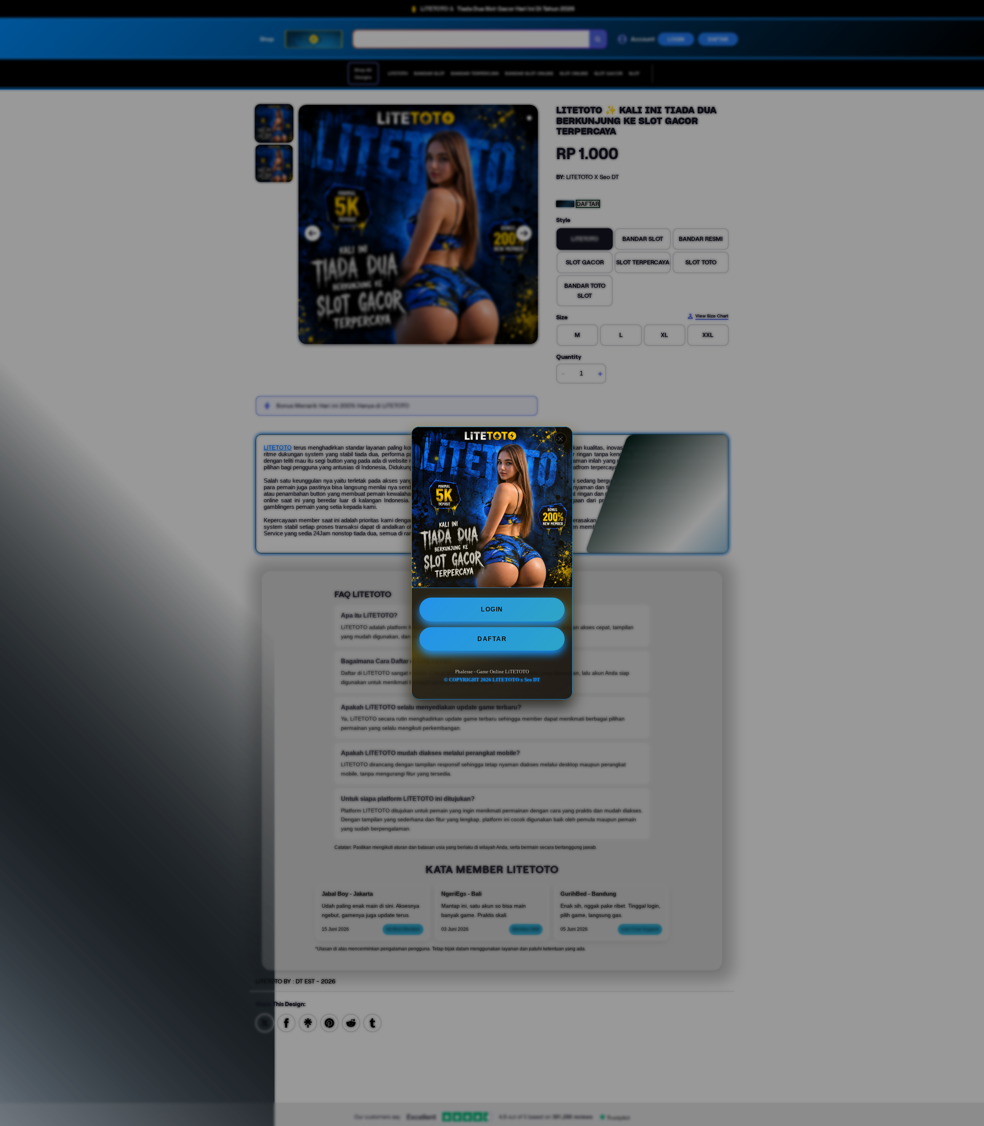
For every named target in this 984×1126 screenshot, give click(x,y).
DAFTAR (492, 638)
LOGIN (492, 609)
